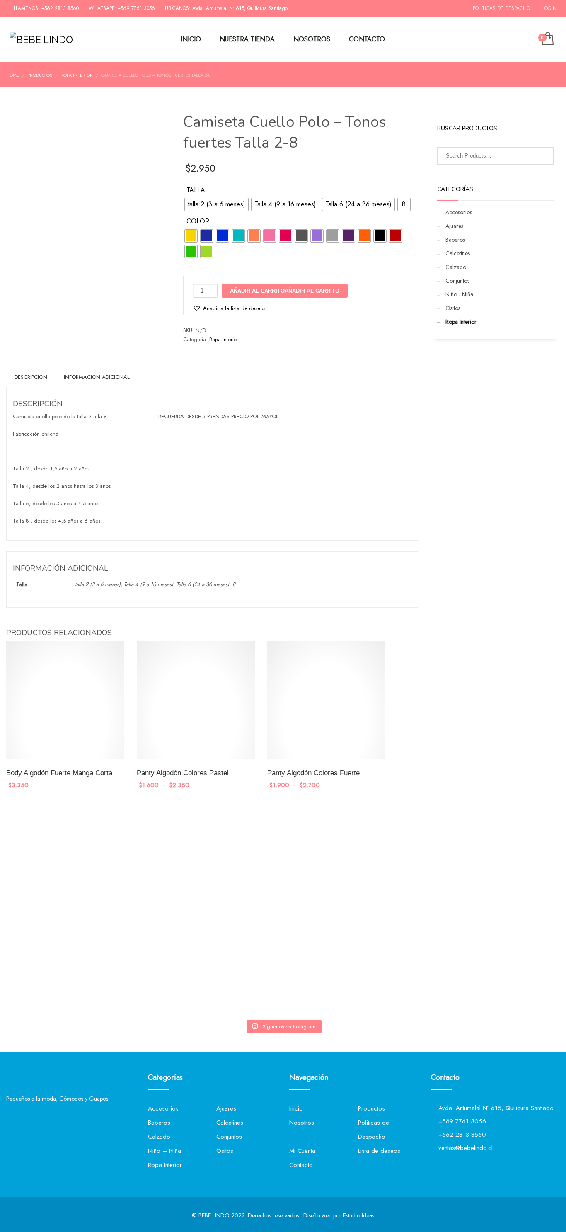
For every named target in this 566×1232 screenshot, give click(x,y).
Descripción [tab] (31, 377)
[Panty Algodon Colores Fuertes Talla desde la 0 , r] (50, 848)
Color (197, 221)
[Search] (543, 156)
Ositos (452, 308)
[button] (229, 308)
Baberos (455, 239)
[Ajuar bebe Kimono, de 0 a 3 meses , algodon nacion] (143, 848)
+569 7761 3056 (136, 8)
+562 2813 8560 (60, 8)
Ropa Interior (223, 339)
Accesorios (458, 212)
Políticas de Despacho (501, 8)
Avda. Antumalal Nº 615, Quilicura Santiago (240, 8)
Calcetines (457, 253)
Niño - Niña (459, 294)
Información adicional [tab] (97, 377)
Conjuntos (457, 280)
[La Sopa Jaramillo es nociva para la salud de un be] (236, 921)
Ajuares (454, 226)
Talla (195, 190)
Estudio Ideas (358, 1215)
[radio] (216, 204)
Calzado (455, 267)
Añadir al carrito (312, 291)
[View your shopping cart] (547, 39)
